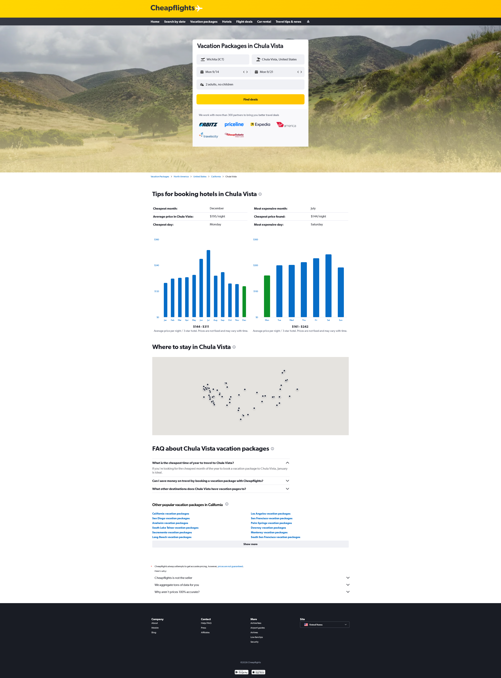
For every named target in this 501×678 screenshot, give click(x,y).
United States (199, 176)
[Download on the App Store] (258, 672)
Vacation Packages (160, 176)
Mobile (155, 627)
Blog (153, 632)
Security (254, 641)
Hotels (227, 21)
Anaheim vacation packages (170, 523)
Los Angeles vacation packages (270, 513)
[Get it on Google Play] (242, 672)
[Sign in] (308, 22)
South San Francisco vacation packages (275, 537)
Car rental (264, 21)
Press (203, 627)
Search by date (175, 21)
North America (181, 176)
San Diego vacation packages (171, 518)
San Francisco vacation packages (271, 518)
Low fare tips (256, 637)
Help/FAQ (206, 623)
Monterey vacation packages (269, 532)
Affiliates (205, 632)
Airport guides (257, 627)
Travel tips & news (288, 21)
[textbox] (222, 59)
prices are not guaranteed (230, 566)
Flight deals (244, 21)
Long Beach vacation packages (171, 537)
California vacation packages (170, 513)
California (216, 176)
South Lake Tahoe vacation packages (175, 527)
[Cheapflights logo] (173, 8)
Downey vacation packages (268, 527)
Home (155, 21)
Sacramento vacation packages (172, 532)
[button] (203, 59)
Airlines (254, 632)
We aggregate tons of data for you (177, 585)
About (154, 623)
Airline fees (255, 623)
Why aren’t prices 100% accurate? (177, 592)
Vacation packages (203, 21)
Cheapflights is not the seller (173, 578)
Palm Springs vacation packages (271, 523)
